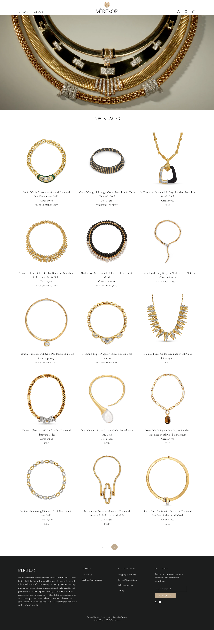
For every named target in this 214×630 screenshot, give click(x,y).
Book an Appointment (92, 580)
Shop (22, 11)
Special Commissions (127, 580)
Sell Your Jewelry (125, 585)
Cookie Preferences (120, 617)
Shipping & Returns (127, 574)
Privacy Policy (106, 617)
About (38, 11)
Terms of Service (93, 617)
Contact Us (87, 574)
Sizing (121, 590)
